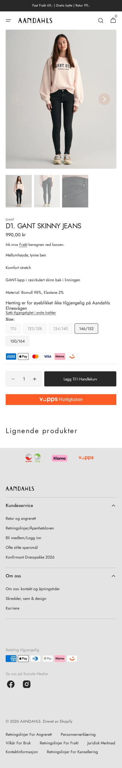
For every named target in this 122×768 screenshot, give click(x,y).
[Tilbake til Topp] (115, 761)
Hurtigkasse (70, 399)
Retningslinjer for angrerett (29, 734)
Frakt (23, 244)
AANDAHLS (30, 721)
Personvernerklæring (78, 734)
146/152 (88, 330)
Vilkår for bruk (18, 743)
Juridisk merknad (101, 743)
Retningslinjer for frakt (59, 743)
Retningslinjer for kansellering (72, 752)
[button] (8, 20)
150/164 (19, 342)
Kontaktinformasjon (22, 752)
